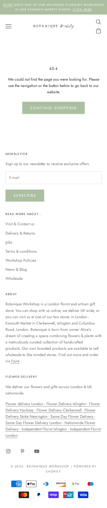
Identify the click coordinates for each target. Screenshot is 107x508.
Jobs (8, 242)
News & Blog (16, 269)
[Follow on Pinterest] (22, 451)
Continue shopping (53, 108)
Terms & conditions (21, 251)
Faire (14, 361)
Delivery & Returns (20, 233)
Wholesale (13, 278)
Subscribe (24, 195)
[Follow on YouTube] (37, 451)
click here (82, 9)
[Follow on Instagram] (8, 451)
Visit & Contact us (19, 224)
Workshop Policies (20, 260)
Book (8, 5)
